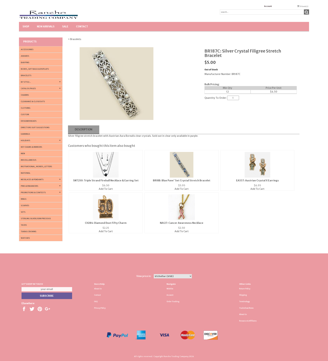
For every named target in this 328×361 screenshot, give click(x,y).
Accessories (27, 49)
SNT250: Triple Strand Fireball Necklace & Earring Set (106, 180)
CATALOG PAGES (28, 88)
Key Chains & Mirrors (31, 147)
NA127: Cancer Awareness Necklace (181, 222)
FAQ (96, 301)
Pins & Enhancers (29, 186)
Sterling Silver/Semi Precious (36, 218)
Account (268, 6)
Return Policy (244, 289)
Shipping (243, 295)
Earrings (25, 134)
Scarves (25, 205)
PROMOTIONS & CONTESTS (33, 192)
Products (30, 41)
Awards (25, 56)
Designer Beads (29, 121)
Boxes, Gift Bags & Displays (35, 69)
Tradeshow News (246, 308)
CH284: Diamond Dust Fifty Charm (106, 222)
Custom (25, 114)
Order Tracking (173, 301)
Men (23, 153)
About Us (98, 289)
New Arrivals (45, 26)
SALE (65, 26)
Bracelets (26, 75)
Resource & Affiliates (248, 321)
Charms (25, 95)
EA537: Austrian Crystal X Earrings (257, 180)
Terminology (244, 301)
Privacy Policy (100, 308)
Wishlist (170, 289)
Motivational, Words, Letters (36, 166)
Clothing (25, 108)
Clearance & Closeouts (33, 101)
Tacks (24, 225)
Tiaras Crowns (28, 231)
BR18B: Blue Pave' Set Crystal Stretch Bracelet (181, 180)
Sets (23, 212)
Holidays (25, 140)
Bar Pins (25, 62)
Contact (82, 26)
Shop (26, 26)
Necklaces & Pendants (32, 179)
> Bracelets (74, 39)
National (25, 173)
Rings (23, 199)
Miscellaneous (28, 160)
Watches (25, 238)
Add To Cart (106, 188)
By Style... (26, 82)
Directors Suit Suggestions (35, 127)
